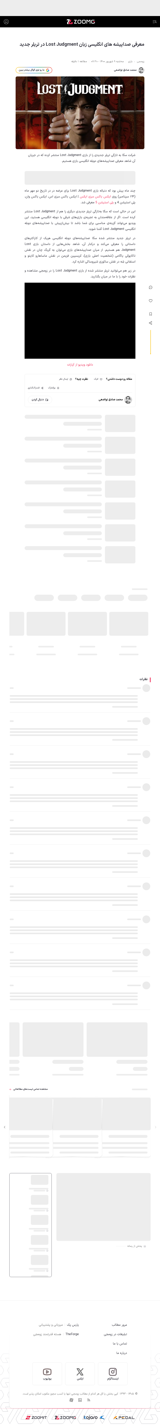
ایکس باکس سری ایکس (95, 196)
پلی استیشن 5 (104, 202)
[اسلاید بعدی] (4, 1127)
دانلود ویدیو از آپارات (80, 364)
